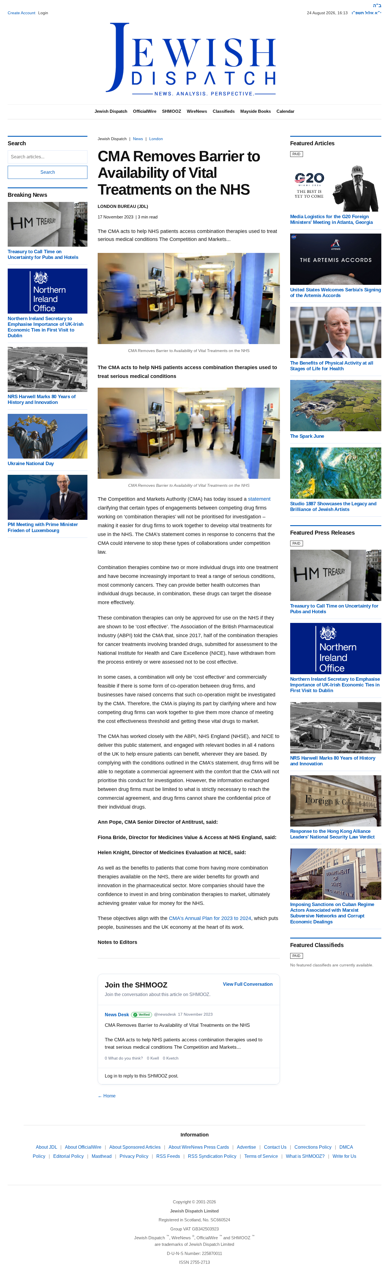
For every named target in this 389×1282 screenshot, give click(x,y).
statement (259, 499)
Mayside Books (255, 111)
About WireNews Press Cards (199, 1147)
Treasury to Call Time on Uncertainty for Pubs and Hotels (43, 254)
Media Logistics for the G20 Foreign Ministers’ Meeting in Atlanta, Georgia (331, 219)
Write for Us (344, 1156)
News (138, 138)
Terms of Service (261, 1156)
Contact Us (276, 1147)
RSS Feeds (168, 1156)
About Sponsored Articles (135, 1147)
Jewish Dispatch (111, 111)
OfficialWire (144, 111)
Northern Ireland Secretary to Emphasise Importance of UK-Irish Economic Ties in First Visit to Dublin (45, 327)
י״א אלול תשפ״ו (366, 13)
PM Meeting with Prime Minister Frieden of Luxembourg (43, 527)
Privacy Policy (135, 1156)
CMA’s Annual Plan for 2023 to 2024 (210, 918)
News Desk (117, 1014)
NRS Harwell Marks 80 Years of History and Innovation (42, 399)
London (156, 138)
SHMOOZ (171, 111)
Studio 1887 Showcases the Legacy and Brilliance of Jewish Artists (333, 506)
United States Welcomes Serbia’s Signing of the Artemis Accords (335, 292)
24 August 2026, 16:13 (327, 13)
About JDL (47, 1147)
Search (47, 172)
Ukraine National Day (31, 463)
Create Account (21, 13)
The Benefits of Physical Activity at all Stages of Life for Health (331, 365)
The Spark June (307, 436)
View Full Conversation (248, 984)
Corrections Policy (313, 1147)
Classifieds (224, 111)
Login (43, 13)
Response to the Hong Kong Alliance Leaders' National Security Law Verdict (332, 834)
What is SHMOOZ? (306, 1156)
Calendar (285, 111)
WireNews (197, 111)
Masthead (102, 1156)
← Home (107, 1095)
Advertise (247, 1147)
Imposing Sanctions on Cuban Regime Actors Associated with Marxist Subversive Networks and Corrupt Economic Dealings (332, 913)
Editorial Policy (69, 1156)
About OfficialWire (84, 1147)
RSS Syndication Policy (213, 1156)
